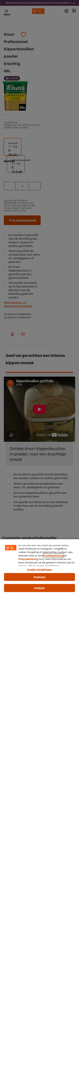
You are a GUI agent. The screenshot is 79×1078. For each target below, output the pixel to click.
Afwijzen (39, 588)
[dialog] (39, 808)
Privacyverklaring (28, 559)
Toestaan (39, 577)
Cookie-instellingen (39, 569)
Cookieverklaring (53, 555)
